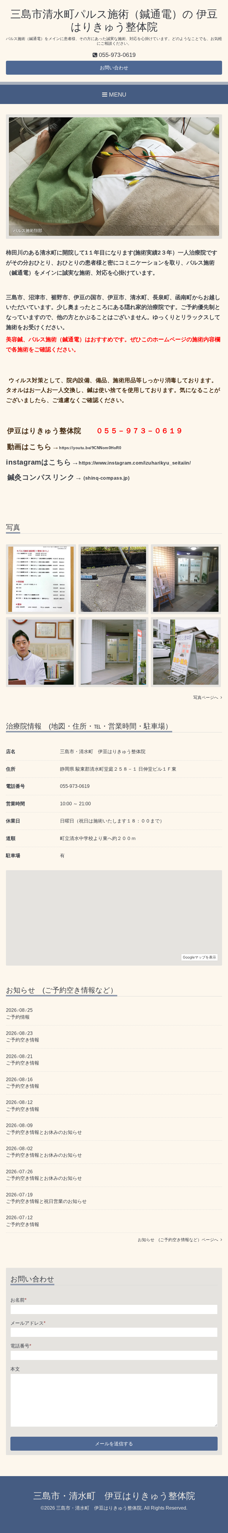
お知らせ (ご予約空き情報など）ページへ (179, 1239)
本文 (15, 1369)
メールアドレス (27, 1323)
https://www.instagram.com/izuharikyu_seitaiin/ (135, 462)
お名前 (18, 1299)
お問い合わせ (114, 67)
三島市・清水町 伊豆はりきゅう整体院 (114, 1496)
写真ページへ (207, 697)
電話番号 (20, 1345)
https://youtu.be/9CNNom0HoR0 (90, 448)
